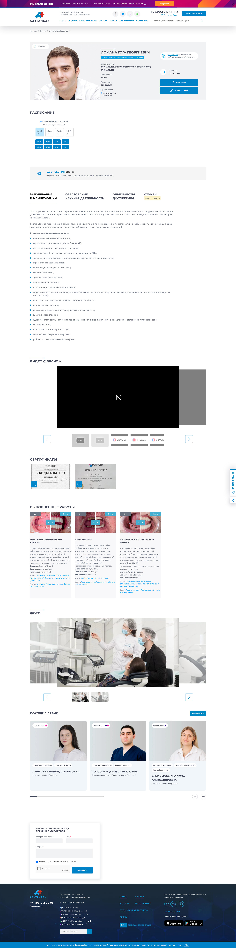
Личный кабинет (171, 15)
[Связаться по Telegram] (123, 14)
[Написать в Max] (130, 14)
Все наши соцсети (172, 911)
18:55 (65, 147)
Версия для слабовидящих (139, 925)
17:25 (39, 147)
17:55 (48, 147)
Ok (186, 944)
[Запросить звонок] (137, 14)
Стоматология (88, 21)
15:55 (48, 141)
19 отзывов (173, 54)
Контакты (142, 21)
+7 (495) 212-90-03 (164, 12)
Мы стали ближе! (41, 3)
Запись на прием (194, 13)
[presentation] (47, 439)
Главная (33, 31)
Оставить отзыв (180, 90)
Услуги (73, 21)
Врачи (103, 21)
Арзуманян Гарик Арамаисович (49, 584)
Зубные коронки (101, 578)
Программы (127, 21)
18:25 (57, 147)
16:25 (57, 141)
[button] (203, 796)
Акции (113, 21)
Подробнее (164, 4)
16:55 (65, 141)
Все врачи (197, 713)
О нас (62, 21)
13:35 (39, 141)
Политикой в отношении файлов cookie (164, 945)
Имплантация (87, 578)
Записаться (181, 82)
